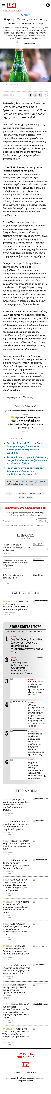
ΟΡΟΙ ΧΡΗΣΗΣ (11, 525)
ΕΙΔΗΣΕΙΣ (12, 10)
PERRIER (22, 494)
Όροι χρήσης (11, 1078)
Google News (37, 481)
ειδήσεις (29, 484)
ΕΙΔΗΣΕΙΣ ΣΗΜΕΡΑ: (15, 438)
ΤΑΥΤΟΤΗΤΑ (25, 1054)
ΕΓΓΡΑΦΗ (42, 521)
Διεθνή (20, 10)
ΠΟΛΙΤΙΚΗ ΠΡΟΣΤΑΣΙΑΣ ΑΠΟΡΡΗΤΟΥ (32, 525)
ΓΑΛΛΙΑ (32, 494)
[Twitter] (48, 78)
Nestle (21, 497)
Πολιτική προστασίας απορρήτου (31, 1078)
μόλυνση (41, 494)
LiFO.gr (24, 481)
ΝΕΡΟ (29, 497)
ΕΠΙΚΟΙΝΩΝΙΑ (25, 1057)
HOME (5, 10)
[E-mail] (40, 95)
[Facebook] (44, 78)
